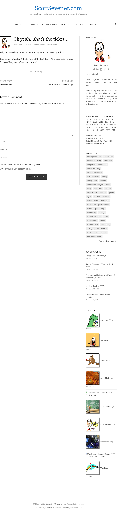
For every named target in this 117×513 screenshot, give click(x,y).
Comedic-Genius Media (56, 504)
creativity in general (105, 96)
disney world (92, 181)
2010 (89, 127)
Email (3, 150)
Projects (65, 24)
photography (103, 205)
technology (105, 225)
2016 (87, 124)
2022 (113, 119)
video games (101, 233)
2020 (95, 122)
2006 (113, 127)
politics (90, 209)
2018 (107, 122)
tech (111, 93)
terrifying (90, 229)
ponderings (38, 71)
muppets (105, 197)
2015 (93, 124)
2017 (112, 122)
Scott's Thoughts (107, 406)
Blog (17, 24)
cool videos (102, 165)
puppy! (101, 213)
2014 (99, 124)
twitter (104, 229)
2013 (104, 124)
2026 (88, 119)
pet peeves (91, 205)
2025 (94, 119)
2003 (102, 130)
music (89, 201)
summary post (92, 225)
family (88, 96)
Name (3, 141)
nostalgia (104, 201)
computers (91, 165)
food (108, 185)
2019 (101, 122)
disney (104, 177)
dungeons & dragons (95, 185)
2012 (110, 124)
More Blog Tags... (107, 241)
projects (89, 101)
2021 (89, 122)
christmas (108, 161)
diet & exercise (93, 177)
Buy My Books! (49, 24)
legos (89, 197)
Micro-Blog (31, 24)
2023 (107, 119)
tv (98, 229)
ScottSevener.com (58, 8)
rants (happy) (92, 221)
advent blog (108, 157)
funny (89, 189)
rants (106, 217)
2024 (100, 119)
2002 (108, 130)
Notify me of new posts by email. (16, 169)
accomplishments (94, 157)
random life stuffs (94, 217)
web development (94, 237)
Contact (93, 24)
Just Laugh (105, 360)
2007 (107, 127)
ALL (113, 130)
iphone (111, 193)
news (96, 201)
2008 (101, 127)
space (102, 221)
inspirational (92, 193)
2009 (95, 127)
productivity (91, 213)
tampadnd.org (106, 442)
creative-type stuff (94, 173)
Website (4, 158)
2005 (89, 130)
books (100, 101)
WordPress (49, 508)
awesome (91, 161)
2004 (95, 130)
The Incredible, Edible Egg (60, 84)
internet (103, 193)
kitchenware (6, 84)
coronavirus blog (93, 169)
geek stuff (98, 189)
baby (99, 161)
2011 (115, 124)
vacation (90, 233)
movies (97, 197)
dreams (103, 181)
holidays (108, 189)
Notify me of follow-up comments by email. (21, 164)
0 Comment (52, 45)
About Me (79, 24)
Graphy (65, 508)
